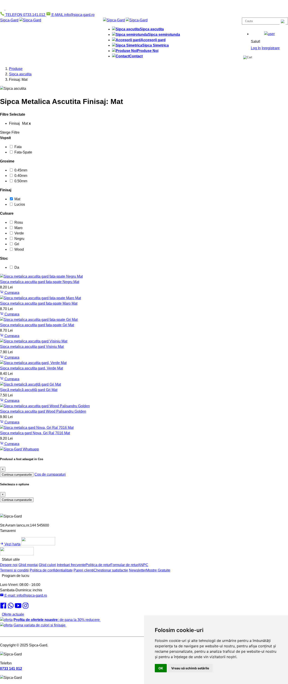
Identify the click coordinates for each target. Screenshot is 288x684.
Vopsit (5, 138)
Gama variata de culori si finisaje (40, 625)
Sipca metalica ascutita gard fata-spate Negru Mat (39, 282)
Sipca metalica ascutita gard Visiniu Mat (32, 347)
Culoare (7, 213)
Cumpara (11, 293)
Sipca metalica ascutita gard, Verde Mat (31, 368)
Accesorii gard (153, 40)
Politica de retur (98, 565)
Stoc (4, 258)
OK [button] (160, 668)
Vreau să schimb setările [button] (190, 668)
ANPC (143, 565)
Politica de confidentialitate (51, 570)
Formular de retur (124, 565)
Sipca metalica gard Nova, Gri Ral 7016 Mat (35, 433)
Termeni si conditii (14, 570)
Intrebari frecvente (71, 565)
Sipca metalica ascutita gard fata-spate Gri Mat (37, 325)
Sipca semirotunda (164, 34)
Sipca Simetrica (155, 45)
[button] (269, 34)
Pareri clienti (84, 570)
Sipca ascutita (152, 29)
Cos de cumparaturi (50, 474)
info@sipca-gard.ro (25, 595)
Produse (15, 69)
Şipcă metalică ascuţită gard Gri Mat (28, 390)
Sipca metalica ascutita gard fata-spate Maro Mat (38, 303)
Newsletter (137, 570)
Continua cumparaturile (17, 474)
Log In (256, 48)
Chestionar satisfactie (111, 570)
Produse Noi (147, 51)
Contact (136, 56)
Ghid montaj (28, 565)
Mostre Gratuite (158, 570)
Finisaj (5, 190)
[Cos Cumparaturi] (248, 57)
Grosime (7, 161)
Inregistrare (271, 48)
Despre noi (9, 565)
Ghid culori (47, 565)
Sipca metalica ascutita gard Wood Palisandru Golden (43, 411)
